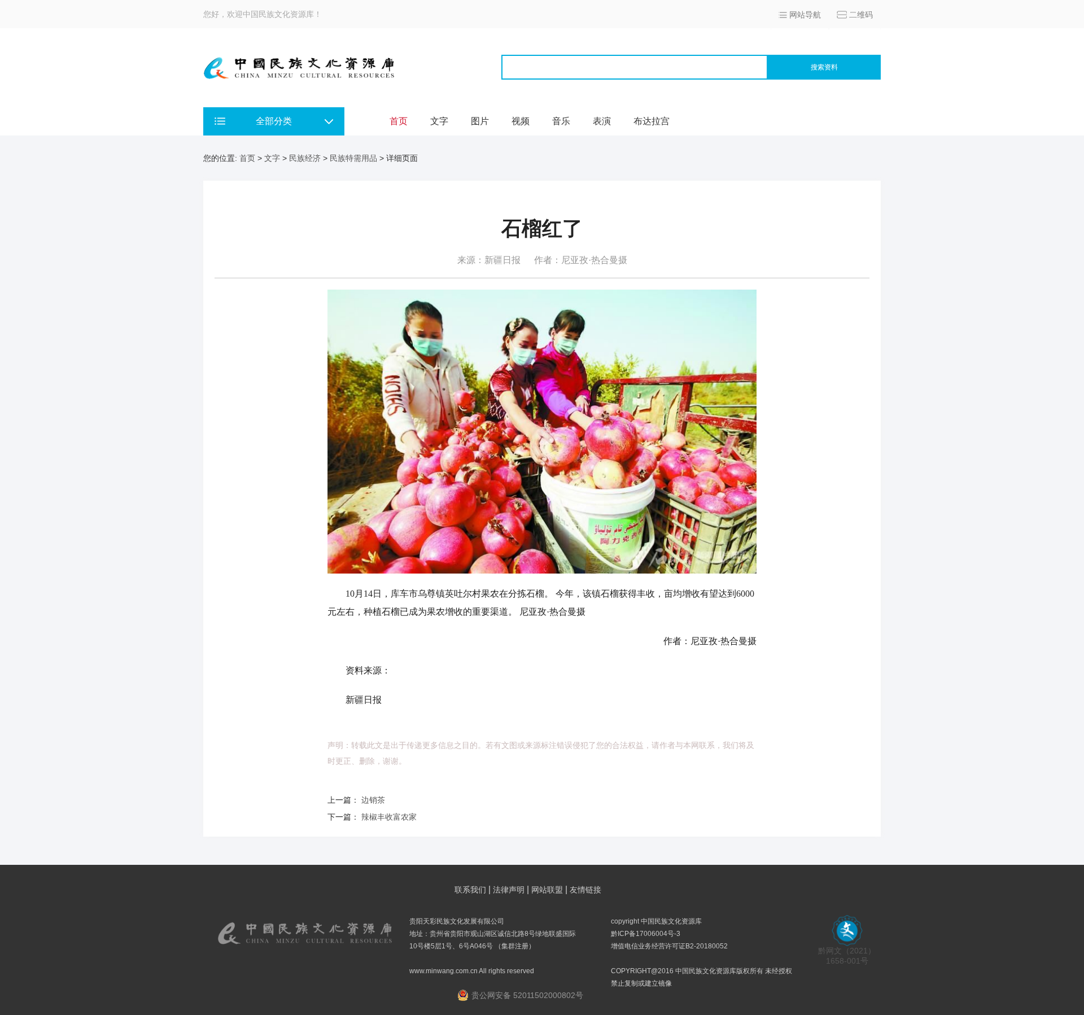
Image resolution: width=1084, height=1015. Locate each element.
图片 (480, 121)
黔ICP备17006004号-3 (645, 934)
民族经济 (305, 158)
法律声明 (508, 889)
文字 (439, 121)
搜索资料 (824, 67)
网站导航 (805, 14)
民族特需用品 (353, 158)
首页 (399, 121)
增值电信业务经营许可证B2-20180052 (669, 946)
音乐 (561, 121)
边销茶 (373, 799)
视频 (521, 121)
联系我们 (470, 889)
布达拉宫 (651, 121)
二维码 (861, 14)
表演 (602, 121)
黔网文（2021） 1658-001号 (847, 955)
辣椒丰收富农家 (389, 816)
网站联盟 (547, 889)
